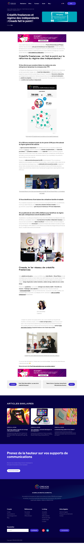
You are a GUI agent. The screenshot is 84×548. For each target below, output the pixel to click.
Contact (61, 515)
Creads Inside (45, 519)
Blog (49, 3)
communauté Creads (25, 290)
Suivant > (72, 384)
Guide (43, 3)
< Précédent (12, 384)
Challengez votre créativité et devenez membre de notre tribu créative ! (42, 355)
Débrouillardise (13, 9)
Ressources (19, 9)
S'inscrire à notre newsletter (13, 470)
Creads (8, 9)
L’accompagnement (12, 515)
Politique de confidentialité (66, 514)
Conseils (44, 521)
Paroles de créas (46, 517)
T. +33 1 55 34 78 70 (64, 530)
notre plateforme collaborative (36, 52)
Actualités (44, 512)
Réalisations (23, 3)
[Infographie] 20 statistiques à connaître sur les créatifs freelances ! (42, 136)
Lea (11, 25)
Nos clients (27, 512)
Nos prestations (11, 514)
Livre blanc (27, 514)
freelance (26, 149)
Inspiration (44, 514)
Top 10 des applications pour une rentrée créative (42, 366)
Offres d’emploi (28, 515)
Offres (29, 3)
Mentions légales (64, 512)
